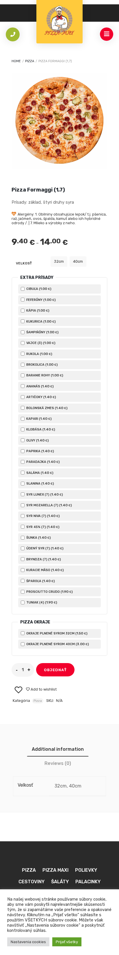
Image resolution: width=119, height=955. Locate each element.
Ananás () (39, 386)
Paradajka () (42, 462)
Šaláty (60, 881)
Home (16, 61)
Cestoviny (31, 881)
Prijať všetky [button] (67, 942)
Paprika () (39, 451)
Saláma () (39, 473)
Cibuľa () (38, 289)
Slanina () (39, 483)
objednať (55, 670)
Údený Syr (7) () (44, 548)
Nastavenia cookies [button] (28, 942)
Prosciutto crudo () (49, 592)
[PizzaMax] (59, 22)
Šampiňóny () (42, 332)
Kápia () (37, 310)
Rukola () (38, 354)
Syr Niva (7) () (42, 516)
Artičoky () (40, 397)
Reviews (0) (57, 763)
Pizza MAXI (55, 870)
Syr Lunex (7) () (44, 494)
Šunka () (38, 538)
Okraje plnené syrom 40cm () (57, 644)
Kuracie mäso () (44, 570)
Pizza (29, 61)
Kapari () (38, 419)
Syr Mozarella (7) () (48, 505)
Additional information (58, 749)
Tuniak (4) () (41, 602)
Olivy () (37, 440)
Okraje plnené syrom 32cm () (56, 633)
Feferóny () (40, 300)
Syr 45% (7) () (42, 527)
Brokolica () (41, 365)
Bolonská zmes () (46, 408)
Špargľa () (40, 581)
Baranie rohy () (44, 375)
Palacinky (88, 881)
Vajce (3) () (40, 343)
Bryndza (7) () (43, 559)
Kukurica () (40, 321)
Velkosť (24, 263)
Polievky (86, 870)
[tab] (58, 749)
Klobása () (40, 429)
